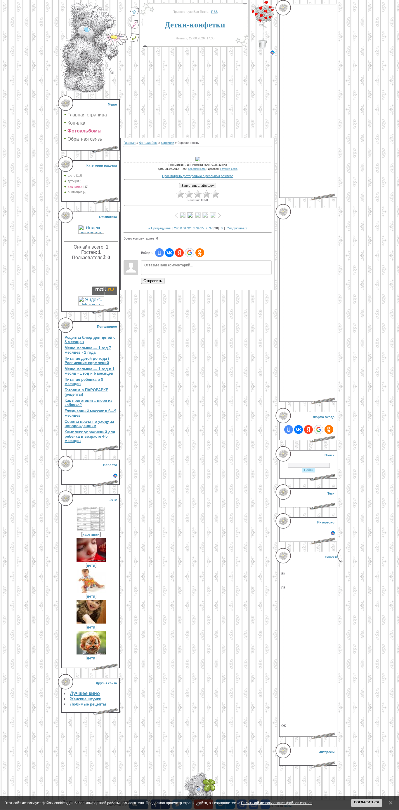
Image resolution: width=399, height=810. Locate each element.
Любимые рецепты (88, 704)
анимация (75, 192)
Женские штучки (85, 699)
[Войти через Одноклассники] (199, 252)
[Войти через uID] (159, 252)
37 (211, 228)
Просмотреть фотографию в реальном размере (197, 176)
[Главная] (134, 15)
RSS (214, 11)
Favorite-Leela (228, 168)
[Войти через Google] (189, 252)
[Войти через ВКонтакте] (169, 252)
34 (198, 228)
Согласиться (366, 802)
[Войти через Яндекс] (179, 252)
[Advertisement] (197, 96)
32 (189, 228)
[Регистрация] (134, 28)
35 (202, 228)
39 (221, 228)
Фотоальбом (148, 142)
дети (71, 181)
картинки (75, 186)
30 (180, 228)
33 (193, 228)
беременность (197, 168)
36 (206, 228)
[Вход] (134, 41)
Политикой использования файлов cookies (276, 803)
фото (71, 175)
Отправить (152, 281)
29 (176, 228)
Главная (130, 142)
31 (184, 228)
